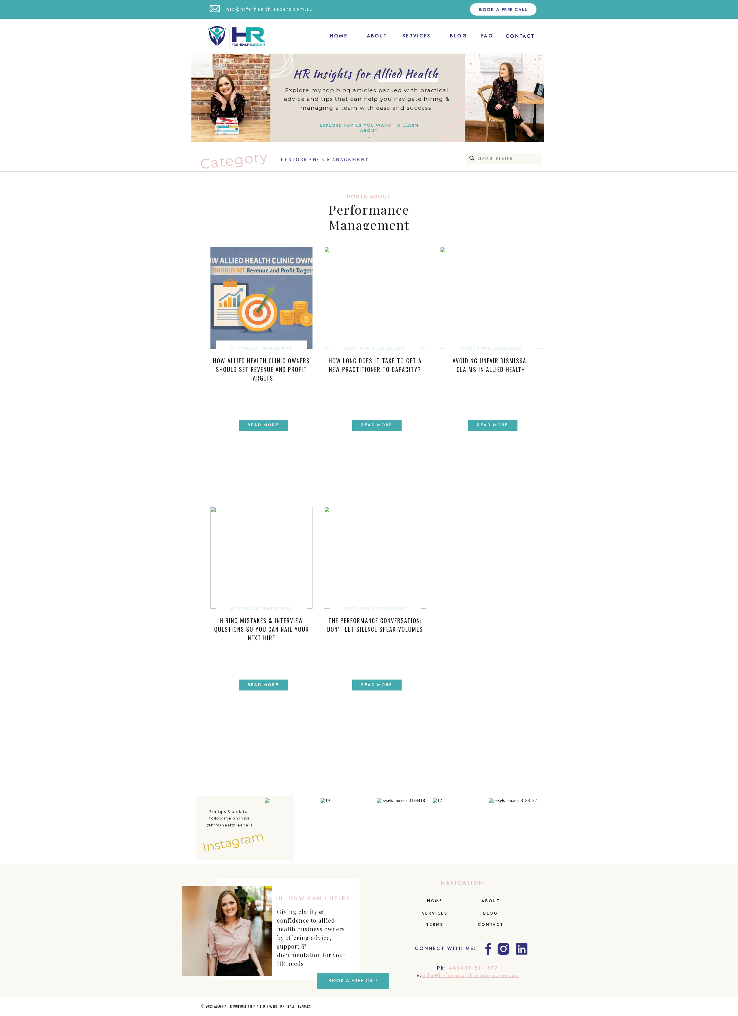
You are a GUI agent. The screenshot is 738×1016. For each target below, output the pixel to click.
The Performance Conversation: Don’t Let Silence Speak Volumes (375, 624)
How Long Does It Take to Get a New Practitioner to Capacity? (375, 365)
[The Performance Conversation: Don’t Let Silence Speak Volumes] (375, 558)
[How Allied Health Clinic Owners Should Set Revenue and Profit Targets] (261, 298)
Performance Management (325, 159)
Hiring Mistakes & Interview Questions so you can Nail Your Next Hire (261, 629)
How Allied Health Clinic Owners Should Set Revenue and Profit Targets (261, 369)
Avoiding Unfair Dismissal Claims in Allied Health (491, 365)
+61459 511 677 (473, 968)
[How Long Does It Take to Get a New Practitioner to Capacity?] (375, 298)
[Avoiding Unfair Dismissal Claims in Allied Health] (491, 298)
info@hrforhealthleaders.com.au (470, 975)
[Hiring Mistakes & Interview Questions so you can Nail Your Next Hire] (261, 558)
